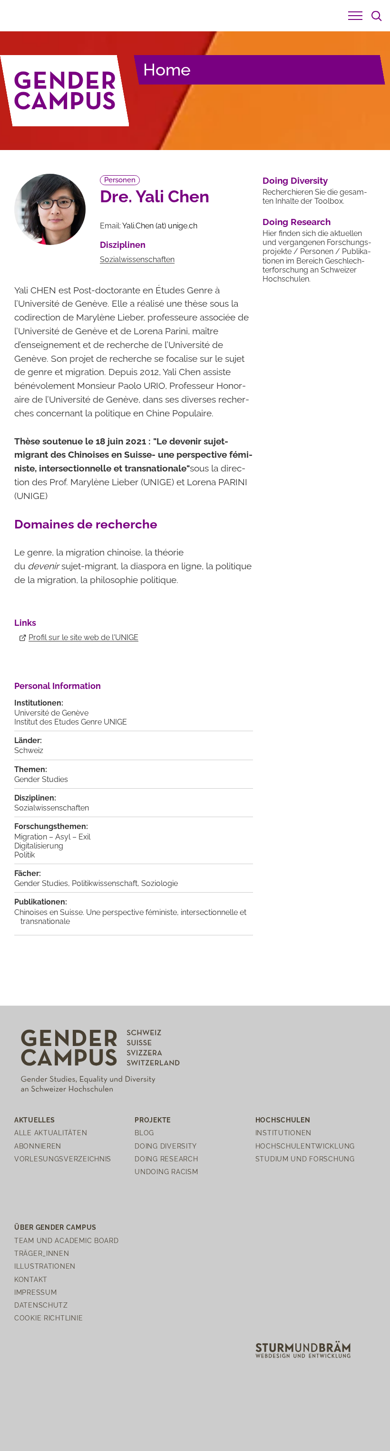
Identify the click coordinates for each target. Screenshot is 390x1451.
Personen (120, 180)
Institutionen (283, 1133)
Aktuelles (34, 1120)
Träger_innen (41, 1253)
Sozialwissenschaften (137, 259)
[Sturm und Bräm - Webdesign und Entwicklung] (303, 1348)
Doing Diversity (295, 180)
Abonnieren (37, 1146)
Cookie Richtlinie (48, 1318)
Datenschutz (41, 1305)
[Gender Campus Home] (65, 90)
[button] (355, 15)
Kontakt (31, 1279)
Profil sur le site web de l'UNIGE (83, 637)
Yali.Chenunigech (159, 225)
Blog (144, 1133)
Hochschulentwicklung (305, 1146)
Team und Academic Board (66, 1240)
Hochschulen (283, 1120)
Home (167, 69)
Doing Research (297, 222)
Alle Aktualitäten (50, 1133)
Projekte (153, 1120)
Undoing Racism (166, 1172)
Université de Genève (51, 712)
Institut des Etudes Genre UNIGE (70, 721)
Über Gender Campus (55, 1227)
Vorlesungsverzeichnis (62, 1159)
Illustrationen (45, 1266)
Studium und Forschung (305, 1159)
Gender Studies (41, 779)
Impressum (35, 1292)
